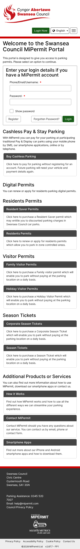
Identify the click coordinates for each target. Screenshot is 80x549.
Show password (25, 111)
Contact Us (69, 541)
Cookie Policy (53, 541)
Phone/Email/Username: (24, 82)
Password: (16, 95)
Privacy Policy (12, 541)
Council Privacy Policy (20, 507)
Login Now (40, 30)
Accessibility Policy (33, 541)
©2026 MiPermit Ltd (32, 546)
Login (68, 118)
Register (13, 118)
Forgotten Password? (46, 118)
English (61, 30)
